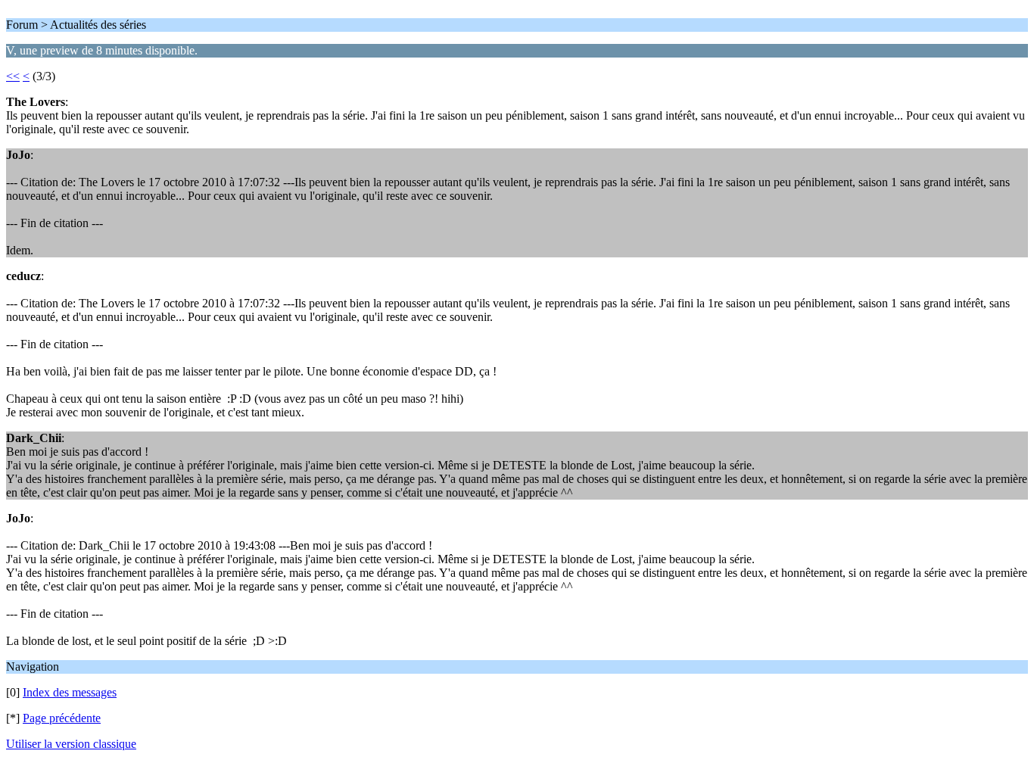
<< (13, 76)
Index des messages (70, 692)
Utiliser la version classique (71, 743)
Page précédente (62, 718)
